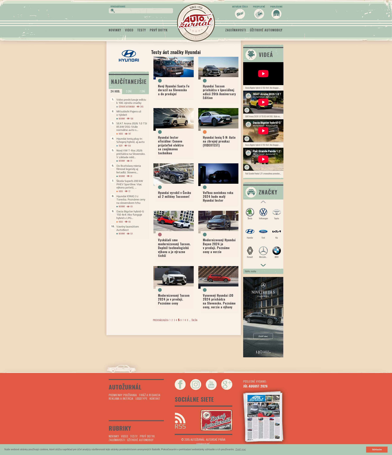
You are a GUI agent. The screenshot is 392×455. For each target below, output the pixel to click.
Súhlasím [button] (377, 449)
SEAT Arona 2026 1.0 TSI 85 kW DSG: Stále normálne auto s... (131, 127)
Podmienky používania (123, 395)
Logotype (141, 398)
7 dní (142, 91)
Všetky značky (250, 271)
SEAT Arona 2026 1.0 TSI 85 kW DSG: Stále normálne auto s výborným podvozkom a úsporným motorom (264, 116)
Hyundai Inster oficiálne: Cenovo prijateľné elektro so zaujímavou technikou (171, 145)
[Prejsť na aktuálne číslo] (263, 416)
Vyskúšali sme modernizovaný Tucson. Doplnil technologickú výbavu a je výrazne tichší (174, 248)
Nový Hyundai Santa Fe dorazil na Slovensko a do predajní (174, 90)
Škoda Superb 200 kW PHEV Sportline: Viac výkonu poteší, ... (129, 184)
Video (129, 30)
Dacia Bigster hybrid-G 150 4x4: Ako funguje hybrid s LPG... (130, 215)
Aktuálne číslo (240, 6)
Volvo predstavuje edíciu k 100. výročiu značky (131, 101)
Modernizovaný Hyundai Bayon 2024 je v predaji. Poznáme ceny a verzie (219, 246)
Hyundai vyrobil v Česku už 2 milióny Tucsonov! (174, 194)
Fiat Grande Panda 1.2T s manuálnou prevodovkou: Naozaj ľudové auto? (264, 173)
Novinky (115, 30)
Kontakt (155, 398)
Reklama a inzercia (121, 398)
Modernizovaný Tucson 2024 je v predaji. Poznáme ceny (174, 299)
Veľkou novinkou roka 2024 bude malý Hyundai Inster (218, 196)
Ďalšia (194, 320)
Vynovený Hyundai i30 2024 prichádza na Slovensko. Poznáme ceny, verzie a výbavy (219, 301)
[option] (263, 234)
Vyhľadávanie (118, 6)
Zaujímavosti (235, 30)
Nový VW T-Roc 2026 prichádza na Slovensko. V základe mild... (130, 154)
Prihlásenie (276, 6)
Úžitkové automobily (266, 30)
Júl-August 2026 (255, 386)
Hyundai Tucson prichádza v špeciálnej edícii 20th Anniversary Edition (219, 92)
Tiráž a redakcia (149, 395)
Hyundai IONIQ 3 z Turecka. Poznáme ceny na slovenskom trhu (130, 199)
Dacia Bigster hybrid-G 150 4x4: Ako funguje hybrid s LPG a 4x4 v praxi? (264, 87)
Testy (141, 30)
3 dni (129, 91)
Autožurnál (196, 22)
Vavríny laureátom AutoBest (127, 228)
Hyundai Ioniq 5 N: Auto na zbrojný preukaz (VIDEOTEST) (219, 141)
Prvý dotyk (159, 30)
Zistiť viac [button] (240, 449)
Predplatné (259, 6)
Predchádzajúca (160, 320)
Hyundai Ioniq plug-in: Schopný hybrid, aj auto (130, 140)
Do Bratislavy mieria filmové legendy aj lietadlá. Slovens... (128, 169)
